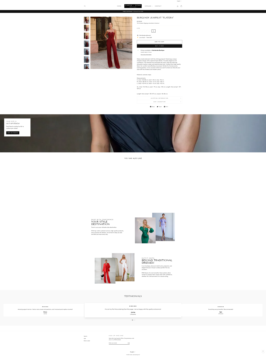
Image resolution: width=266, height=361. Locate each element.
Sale (85, 338)
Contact (158, 6)
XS (139, 31)
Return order (87, 340)
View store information (146, 54)
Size (138, 28)
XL (153, 31)
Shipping (146, 23)
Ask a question (160, 101)
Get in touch (13, 132)
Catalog (148, 6)
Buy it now (159, 46)
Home (119, 6)
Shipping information (159, 98)
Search (85, 336)
